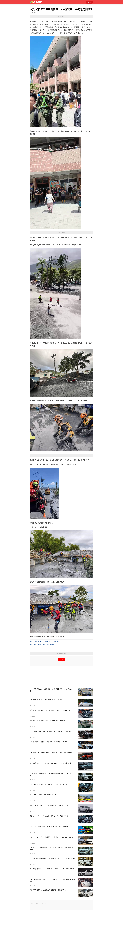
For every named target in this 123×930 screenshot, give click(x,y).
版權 (45, 904)
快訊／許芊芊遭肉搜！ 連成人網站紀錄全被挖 (43, 644)
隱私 (43, 904)
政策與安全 (36, 904)
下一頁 (61, 659)
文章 (87, 2)
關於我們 (32, 904)
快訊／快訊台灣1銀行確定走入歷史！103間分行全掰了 (45, 641)
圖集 (91, 2)
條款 (40, 904)
